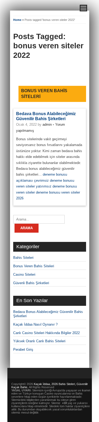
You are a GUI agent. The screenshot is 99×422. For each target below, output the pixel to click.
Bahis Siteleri (23, 258)
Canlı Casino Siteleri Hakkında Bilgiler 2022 (46, 333)
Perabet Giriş (23, 349)
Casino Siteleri (24, 274)
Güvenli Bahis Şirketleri (31, 283)
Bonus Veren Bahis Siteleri (33, 266)
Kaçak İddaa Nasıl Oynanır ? (35, 324)
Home (17, 19)
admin (47, 124)
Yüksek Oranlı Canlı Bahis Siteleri (39, 341)
